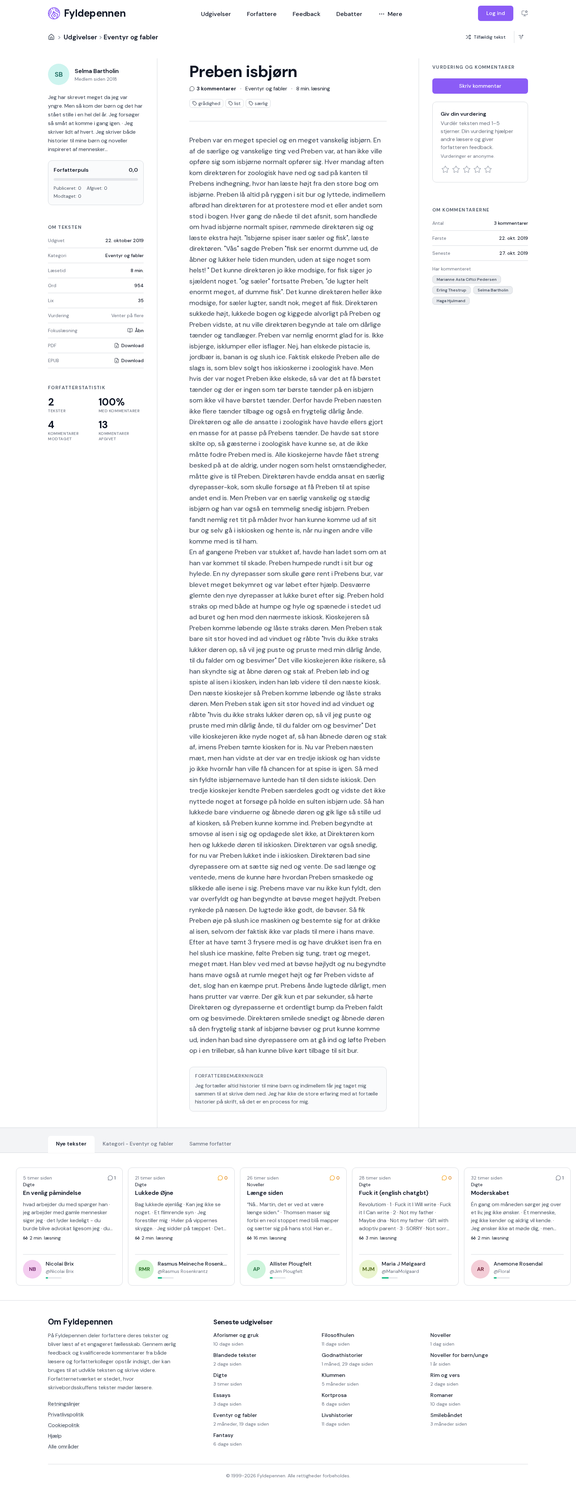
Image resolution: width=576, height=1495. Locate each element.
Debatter (349, 14)
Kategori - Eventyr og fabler (138, 1143)
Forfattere (262, 14)
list (237, 103)
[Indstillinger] (524, 13)
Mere (395, 14)
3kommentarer (511, 223)
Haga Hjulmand (451, 300)
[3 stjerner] (466, 169)
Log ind (495, 13)
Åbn (139, 330)
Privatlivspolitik (66, 1414)
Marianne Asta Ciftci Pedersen (467, 279)
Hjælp (55, 1435)
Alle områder (63, 1446)
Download (132, 345)
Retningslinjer (64, 1403)
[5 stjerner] (488, 169)
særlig (261, 103)
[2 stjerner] (456, 169)
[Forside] (51, 37)
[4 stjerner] (477, 169)
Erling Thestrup (451, 290)
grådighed (209, 103)
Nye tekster (71, 1143)
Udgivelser (216, 14)
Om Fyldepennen (80, 1322)
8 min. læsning (313, 88)
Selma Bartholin (493, 290)
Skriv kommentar (480, 85)
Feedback (306, 14)
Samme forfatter (210, 1143)
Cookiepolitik (64, 1425)
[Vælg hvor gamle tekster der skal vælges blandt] (521, 37)
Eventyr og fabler (131, 37)
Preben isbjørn (243, 72)
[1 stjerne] (445, 169)
